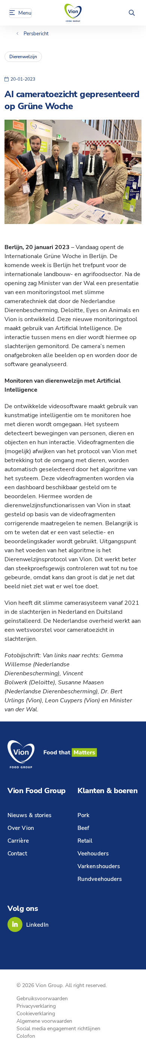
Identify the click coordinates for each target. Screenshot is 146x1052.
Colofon (25, 1036)
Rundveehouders (99, 879)
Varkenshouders (98, 866)
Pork (83, 815)
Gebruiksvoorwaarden (42, 998)
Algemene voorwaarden (44, 1021)
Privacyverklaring (36, 1006)
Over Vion (20, 828)
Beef (83, 828)
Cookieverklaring (35, 1013)
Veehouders (93, 853)
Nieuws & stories (29, 815)
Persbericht (36, 33)
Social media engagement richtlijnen (58, 1028)
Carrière (18, 841)
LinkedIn (37, 925)
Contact (17, 853)
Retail (85, 841)
